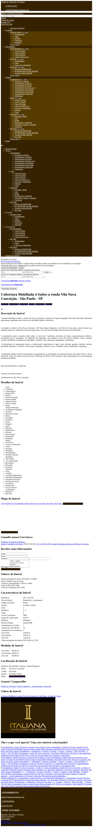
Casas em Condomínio (23, 65)
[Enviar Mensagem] (45, 277)
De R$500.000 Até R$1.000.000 (26, 71)
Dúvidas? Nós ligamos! (9, 532)
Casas (17, 36)
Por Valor (13, 129)
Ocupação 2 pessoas (22, 82)
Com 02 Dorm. (20, 53)
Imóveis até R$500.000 (23, 69)
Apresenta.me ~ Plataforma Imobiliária (15, 823)
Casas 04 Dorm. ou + (22, 106)
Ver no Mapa (5, 819)
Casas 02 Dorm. (20, 102)
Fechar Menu (15, 45)
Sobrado (18, 38)
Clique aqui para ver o (73, 504)
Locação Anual (15, 32)
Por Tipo (13, 59)
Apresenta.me (6, 821)
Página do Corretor (82, 544)
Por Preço (13, 67)
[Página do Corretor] (13, 542)
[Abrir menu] (2, 145)
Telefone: (4, 559)
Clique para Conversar (9, 289)
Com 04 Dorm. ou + (22, 57)
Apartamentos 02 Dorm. (23, 84)
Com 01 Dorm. (20, 51)
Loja (16, 118)
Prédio (17, 121)
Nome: (3, 554)
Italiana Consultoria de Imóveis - (12, 14)
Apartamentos (19, 34)
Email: (3, 556)
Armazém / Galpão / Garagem (25, 125)
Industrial (18, 43)
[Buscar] (2, 16)
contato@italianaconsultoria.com (17, 10)
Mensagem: (5, 567)
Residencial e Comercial (23, 123)
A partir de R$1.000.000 (23, 73)
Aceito (21, 268)
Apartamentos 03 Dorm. (23, 86)
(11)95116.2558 (11, 6)
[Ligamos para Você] (9, 259)
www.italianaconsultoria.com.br (35, 825)
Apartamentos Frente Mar (24, 94)
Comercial (18, 40)
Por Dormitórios (16, 49)
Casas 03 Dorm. (20, 104)
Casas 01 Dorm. (20, 100)
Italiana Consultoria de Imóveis (12, 544)
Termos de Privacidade (9, 268)
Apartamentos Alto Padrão (24, 90)
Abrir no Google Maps (17, 676)
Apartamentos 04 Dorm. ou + (25, 88)
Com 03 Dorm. (20, 55)
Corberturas (19, 96)
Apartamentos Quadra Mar (24, 92)
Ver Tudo (24, 32)
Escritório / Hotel (21, 116)
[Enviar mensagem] (52, 272)
